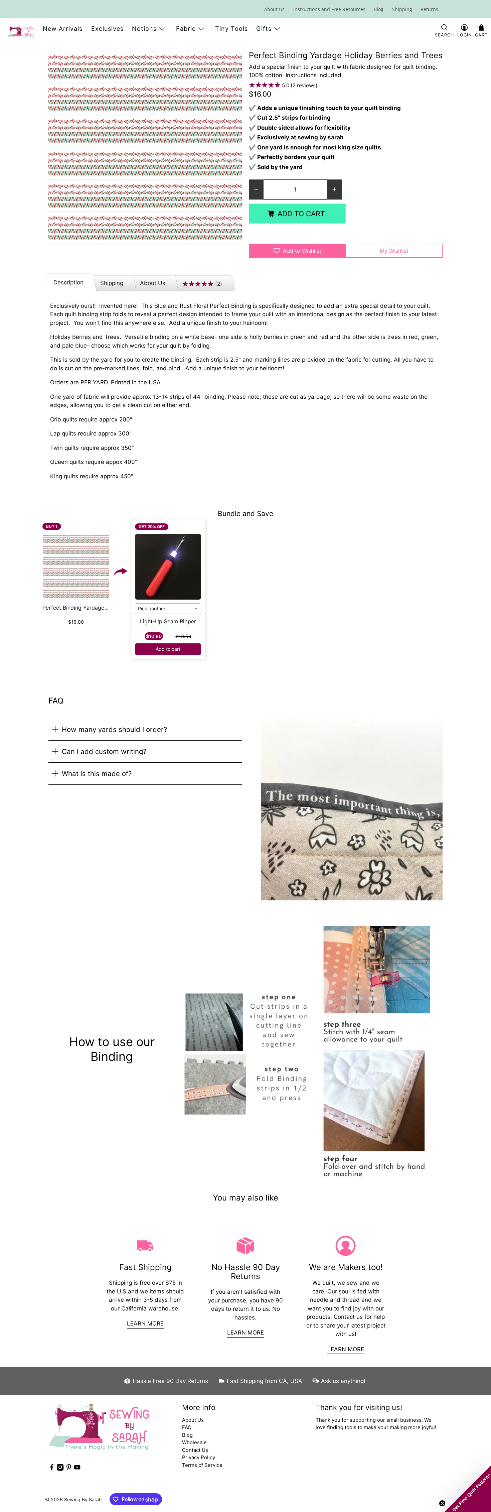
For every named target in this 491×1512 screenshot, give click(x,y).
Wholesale (194, 1442)
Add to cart (168, 649)
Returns (429, 9)
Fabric (186, 28)
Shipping (402, 9)
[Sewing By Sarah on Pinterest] (68, 1469)
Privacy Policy (198, 1457)
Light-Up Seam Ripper (168, 621)
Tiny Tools (231, 28)
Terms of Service (202, 1465)
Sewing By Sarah (83, 1499)
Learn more (145, 1323)
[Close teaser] (442, 1503)
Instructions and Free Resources (329, 9)
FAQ (186, 1427)
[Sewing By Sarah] (21, 31)
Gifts (264, 28)
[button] (467, 1488)
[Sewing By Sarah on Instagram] (60, 1469)
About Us (274, 9)
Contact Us (195, 1450)
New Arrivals (63, 28)
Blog (378, 9)
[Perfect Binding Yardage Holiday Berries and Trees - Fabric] (145, 148)
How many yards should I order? (114, 729)
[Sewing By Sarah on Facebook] (51, 1469)
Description (68, 282)
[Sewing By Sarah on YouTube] (77, 1469)
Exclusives (107, 28)
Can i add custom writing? (104, 751)
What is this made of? (97, 773)
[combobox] (168, 608)
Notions (144, 28)
